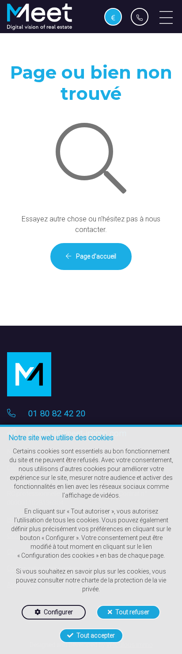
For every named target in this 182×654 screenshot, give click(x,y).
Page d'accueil (95, 256)
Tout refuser (132, 612)
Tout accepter (95, 635)
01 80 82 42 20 (57, 413)
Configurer (58, 612)
